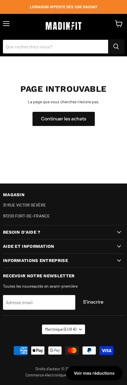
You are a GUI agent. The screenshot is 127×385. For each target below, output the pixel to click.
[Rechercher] (116, 46)
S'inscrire (93, 302)
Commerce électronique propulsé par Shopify (63, 375)
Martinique (60, 329)
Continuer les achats (63, 119)
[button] (94, 373)
